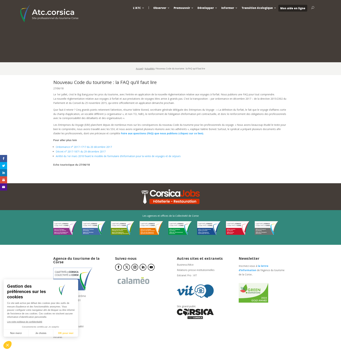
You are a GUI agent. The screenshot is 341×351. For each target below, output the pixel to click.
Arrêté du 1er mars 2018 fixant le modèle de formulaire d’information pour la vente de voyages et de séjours (118, 156)
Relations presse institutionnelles (196, 270)
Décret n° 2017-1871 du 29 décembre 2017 (80, 151)
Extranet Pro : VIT (187, 275)
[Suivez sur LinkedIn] (143, 267)
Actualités (150, 68)
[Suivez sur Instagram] (134, 267)
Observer (159, 8)
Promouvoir (182, 8)
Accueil (139, 68)
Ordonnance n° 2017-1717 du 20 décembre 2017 (84, 147)
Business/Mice (185, 264)
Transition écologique (257, 8)
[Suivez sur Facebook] (118, 267)
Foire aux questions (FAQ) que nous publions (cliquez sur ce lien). (162, 133)
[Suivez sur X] (126, 267)
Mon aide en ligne (292, 8)
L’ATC (137, 8)
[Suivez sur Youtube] (151, 267)
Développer (205, 8)
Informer (227, 8)
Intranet (57, 337)
